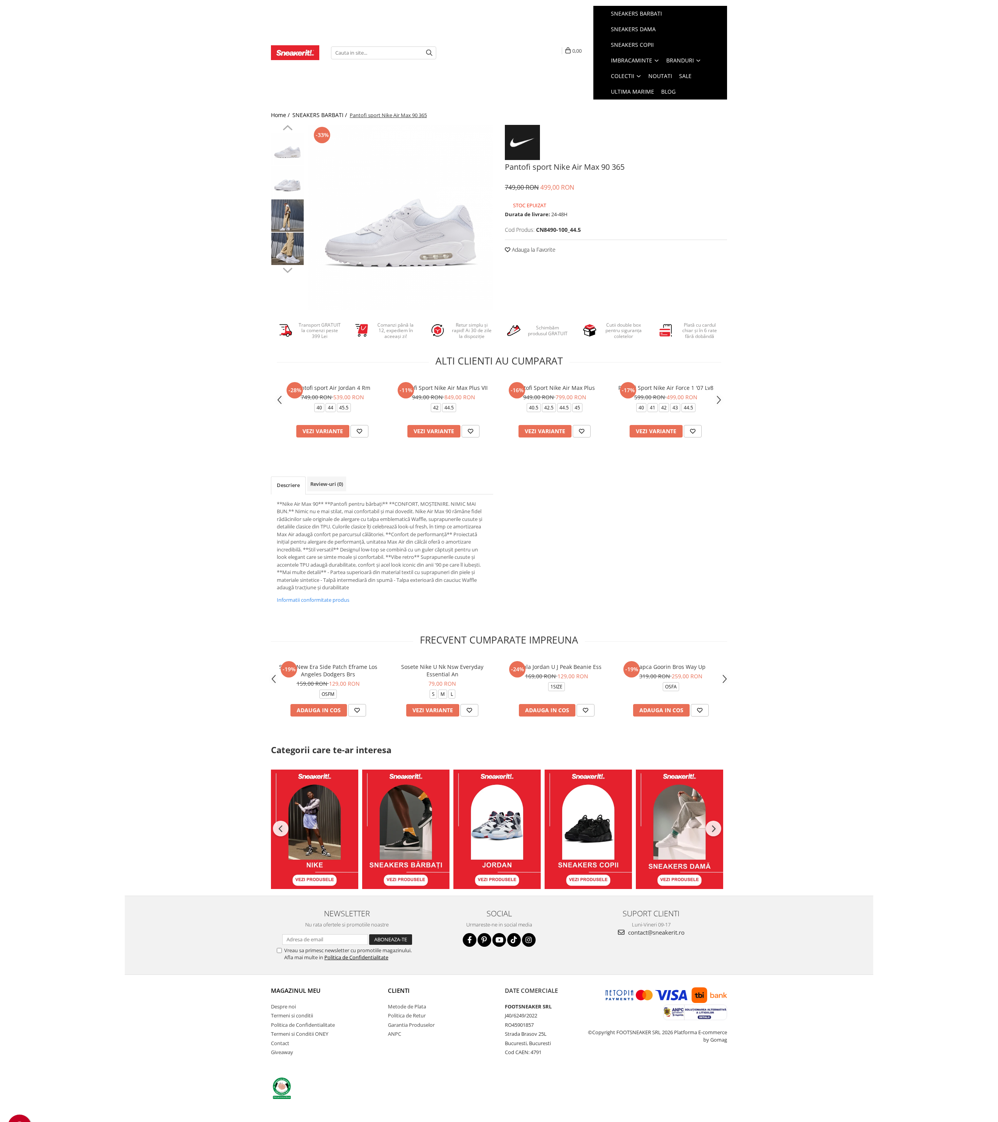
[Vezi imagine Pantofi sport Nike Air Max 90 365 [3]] (287, 249)
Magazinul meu (295, 990)
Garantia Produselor (411, 1024)
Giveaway (282, 1052)
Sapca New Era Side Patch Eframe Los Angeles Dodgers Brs (328, 670)
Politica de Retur (407, 1015)
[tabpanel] (400, 217)
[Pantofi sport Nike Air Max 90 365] (400, 217)
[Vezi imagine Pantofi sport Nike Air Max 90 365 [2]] (287, 215)
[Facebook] (469, 940)
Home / (281, 115)
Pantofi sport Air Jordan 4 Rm (332, 387)
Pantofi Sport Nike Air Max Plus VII (443, 387)
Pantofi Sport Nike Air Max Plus (554, 387)
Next (287, 269)
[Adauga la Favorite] (359, 431)
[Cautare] (429, 52)
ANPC (394, 1033)
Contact (280, 1043)
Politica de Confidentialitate (356, 957)
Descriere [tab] (288, 485)
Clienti (399, 990)
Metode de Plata (407, 1006)
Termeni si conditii (292, 1015)
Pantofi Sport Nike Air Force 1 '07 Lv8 (665, 387)
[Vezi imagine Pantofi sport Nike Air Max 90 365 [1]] (287, 182)
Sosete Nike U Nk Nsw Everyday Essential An (442, 670)
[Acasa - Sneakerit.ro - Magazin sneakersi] (295, 52)
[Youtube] (499, 940)
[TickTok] (514, 940)
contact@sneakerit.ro (655, 932)
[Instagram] (529, 940)
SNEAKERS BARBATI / (320, 115)
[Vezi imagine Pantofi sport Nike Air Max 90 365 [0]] (287, 149)
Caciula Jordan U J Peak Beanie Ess (557, 666)
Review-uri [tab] (326, 483)
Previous (287, 129)
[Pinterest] (484, 940)
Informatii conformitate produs (313, 599)
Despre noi (283, 1006)
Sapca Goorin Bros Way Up (671, 666)
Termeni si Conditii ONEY (299, 1033)
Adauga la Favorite (533, 249)
